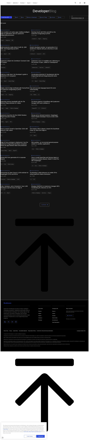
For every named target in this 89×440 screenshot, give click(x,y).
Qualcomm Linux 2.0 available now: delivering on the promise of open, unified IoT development (45, 61)
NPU (44, 53)
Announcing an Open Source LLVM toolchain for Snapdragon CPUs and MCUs (14, 173)
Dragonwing (8, 40)
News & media (54, 317)
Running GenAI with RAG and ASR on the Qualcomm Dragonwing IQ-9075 (43, 32)
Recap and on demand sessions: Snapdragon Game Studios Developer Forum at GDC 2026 (44, 115)
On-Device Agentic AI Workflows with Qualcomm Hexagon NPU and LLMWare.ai (45, 102)
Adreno (22, 17)
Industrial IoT (47, 67)
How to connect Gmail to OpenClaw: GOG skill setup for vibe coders (14, 129)
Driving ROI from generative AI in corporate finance (13, 158)
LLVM (18, 179)
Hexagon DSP (34, 108)
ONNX (2, 121)
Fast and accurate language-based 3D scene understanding (43, 88)
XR (31, 94)
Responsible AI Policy (32, 330)
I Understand (40, 436)
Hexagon (49, 192)
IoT (6, 94)
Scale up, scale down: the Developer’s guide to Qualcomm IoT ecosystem (14, 75)
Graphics (7, 108)
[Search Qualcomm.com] (75, 2)
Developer (40, 320)
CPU (34, 179)
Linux (36, 165)
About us (53, 311)
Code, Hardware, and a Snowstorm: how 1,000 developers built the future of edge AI (14, 186)
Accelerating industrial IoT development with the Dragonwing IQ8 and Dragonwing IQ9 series (45, 75)
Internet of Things (43, 17)
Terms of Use (6, 330)
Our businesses (55, 320)
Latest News (4, 17)
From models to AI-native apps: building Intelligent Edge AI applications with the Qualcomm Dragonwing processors (15, 33)
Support (39, 313)
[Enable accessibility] (2, 437)
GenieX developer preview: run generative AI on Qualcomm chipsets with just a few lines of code (44, 47)
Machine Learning (10, 164)
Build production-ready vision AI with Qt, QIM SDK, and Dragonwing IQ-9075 (14, 47)
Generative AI (34, 38)
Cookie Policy (15, 330)
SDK (12, 40)
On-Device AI (33, 53)
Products (40, 311)
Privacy (10, 330)
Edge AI (16, 17)
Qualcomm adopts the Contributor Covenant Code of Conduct (15, 61)
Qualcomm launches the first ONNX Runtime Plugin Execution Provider (13, 115)
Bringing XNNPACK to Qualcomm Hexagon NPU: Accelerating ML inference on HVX (45, 186)
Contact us (40, 317)
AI (11, 17)
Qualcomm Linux (35, 67)
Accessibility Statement (23, 330)
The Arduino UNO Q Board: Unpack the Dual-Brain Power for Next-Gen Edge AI (44, 129)
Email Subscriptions (55, 322)
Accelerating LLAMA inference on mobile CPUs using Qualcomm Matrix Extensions (43, 173)
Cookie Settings (30, 436)
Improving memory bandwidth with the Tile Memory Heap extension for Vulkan (13, 102)
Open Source (52, 17)
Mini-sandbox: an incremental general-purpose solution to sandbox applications (44, 143)
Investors (53, 315)
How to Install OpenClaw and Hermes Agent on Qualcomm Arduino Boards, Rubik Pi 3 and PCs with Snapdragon (45, 159)
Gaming (59, 17)
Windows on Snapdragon (32, 17)
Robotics (35, 94)
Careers (53, 313)
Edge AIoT (15, 150)
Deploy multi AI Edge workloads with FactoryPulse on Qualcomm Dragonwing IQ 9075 (15, 88)
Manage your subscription (70, 318)
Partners (39, 315)
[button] (45, 330)
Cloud (5, 164)
